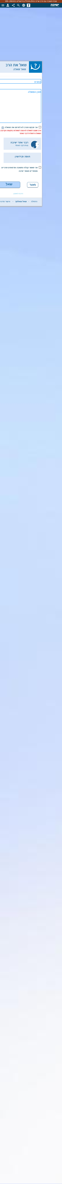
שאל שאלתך (21, 202)
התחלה (34, 202)
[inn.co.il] (28, 5)
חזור (33, 185)
